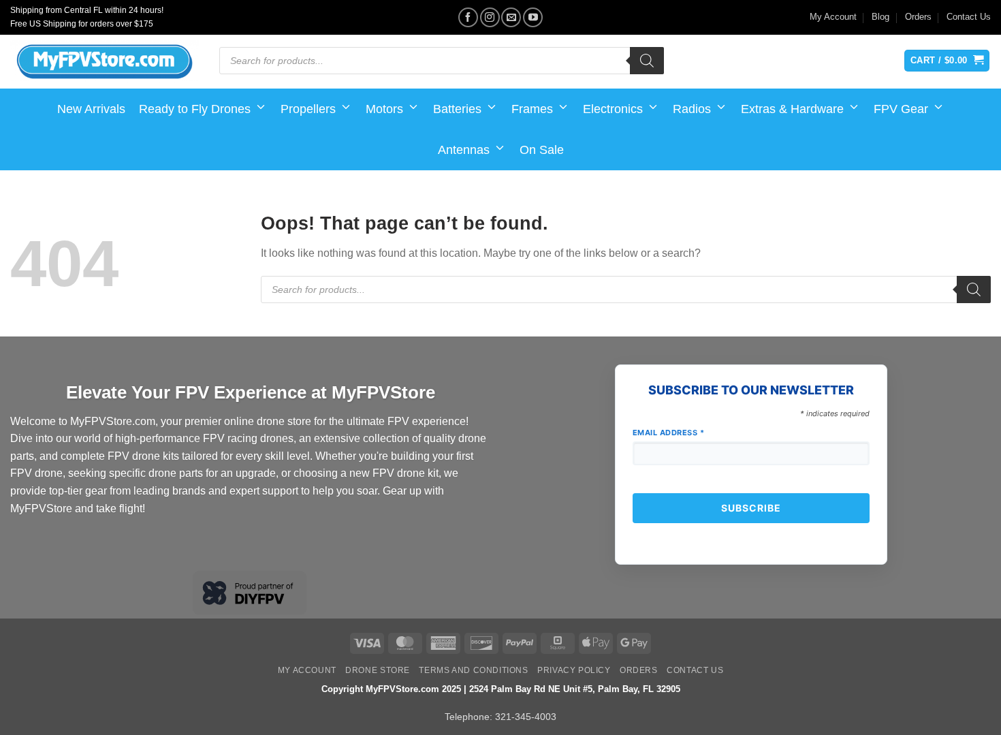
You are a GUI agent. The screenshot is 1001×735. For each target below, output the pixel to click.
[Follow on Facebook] (468, 17)
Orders (918, 17)
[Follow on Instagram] (490, 17)
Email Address (669, 432)
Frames (532, 109)
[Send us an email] (511, 17)
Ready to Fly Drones (195, 109)
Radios (692, 109)
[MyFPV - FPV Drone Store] (104, 62)
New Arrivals (91, 109)
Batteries (457, 109)
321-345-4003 (525, 716)
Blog (880, 17)
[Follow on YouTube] (533, 17)
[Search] (647, 60)
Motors (384, 109)
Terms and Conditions (473, 670)
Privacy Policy (574, 670)
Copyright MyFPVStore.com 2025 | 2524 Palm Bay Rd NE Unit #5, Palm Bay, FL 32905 (500, 689)
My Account (833, 17)
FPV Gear (901, 109)
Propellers (308, 109)
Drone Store (377, 670)
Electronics (613, 109)
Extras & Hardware (792, 109)
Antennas (464, 150)
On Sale (542, 150)
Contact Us (969, 17)
